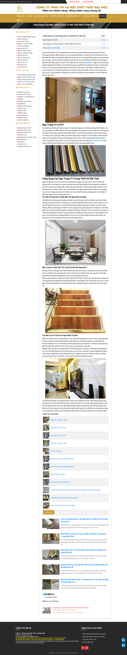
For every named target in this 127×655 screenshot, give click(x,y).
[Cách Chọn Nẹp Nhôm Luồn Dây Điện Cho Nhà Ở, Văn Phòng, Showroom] (51, 524)
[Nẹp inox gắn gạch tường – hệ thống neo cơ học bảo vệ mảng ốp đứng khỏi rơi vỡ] (51, 584)
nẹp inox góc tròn (22, 62)
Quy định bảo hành (88, 642)
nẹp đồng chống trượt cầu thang (27, 137)
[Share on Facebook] (45, 594)
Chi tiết (103, 40)
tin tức (102, 16)
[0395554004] (123, 645)
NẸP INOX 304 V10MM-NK (60, 482)
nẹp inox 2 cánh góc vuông (25, 53)
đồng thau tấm (22, 144)
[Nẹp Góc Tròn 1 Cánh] (46, 435)
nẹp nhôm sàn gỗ (22, 117)
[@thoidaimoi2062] (86, 648)
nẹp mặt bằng (21, 103)
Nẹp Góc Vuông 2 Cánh (59, 420)
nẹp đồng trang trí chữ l (24, 130)
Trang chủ (20, 16)
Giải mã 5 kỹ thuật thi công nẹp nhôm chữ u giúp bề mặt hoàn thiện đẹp (75, 490)
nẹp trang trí (88, 62)
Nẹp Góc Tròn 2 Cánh (58, 428)
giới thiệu (29, 16)
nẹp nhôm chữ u (22, 110)
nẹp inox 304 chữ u (23, 39)
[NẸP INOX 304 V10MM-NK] (46, 482)
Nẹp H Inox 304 (56, 451)
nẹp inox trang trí (41, 16)
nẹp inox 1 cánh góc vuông (25, 43)
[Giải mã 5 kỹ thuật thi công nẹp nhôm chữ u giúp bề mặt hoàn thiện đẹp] (46, 490)
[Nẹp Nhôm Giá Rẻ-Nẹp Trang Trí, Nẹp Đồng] (19, 8)
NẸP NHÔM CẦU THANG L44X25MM (64, 498)
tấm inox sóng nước (23, 46)
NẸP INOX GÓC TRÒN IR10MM (62, 466)
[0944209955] (123, 640)
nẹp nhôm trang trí (73, 16)
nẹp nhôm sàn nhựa (23, 120)
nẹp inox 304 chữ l (23, 55)
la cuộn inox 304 (22, 67)
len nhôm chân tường (24, 94)
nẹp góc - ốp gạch (57, 16)
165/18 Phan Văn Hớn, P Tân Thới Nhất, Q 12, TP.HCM (17, 1)
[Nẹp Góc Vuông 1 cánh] (46, 443)
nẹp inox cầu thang (23, 41)
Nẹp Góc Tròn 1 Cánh (58, 435)
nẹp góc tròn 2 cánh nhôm (25, 84)
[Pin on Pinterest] (51, 594)
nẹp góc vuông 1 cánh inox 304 (26, 77)
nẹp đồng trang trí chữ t (25, 128)
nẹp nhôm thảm (22, 113)
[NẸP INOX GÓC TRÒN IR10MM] (46, 466)
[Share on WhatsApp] (43, 594)
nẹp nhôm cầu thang (24, 92)
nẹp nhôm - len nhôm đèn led (26, 96)
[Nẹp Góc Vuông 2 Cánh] (46, 420)
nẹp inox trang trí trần (24, 57)
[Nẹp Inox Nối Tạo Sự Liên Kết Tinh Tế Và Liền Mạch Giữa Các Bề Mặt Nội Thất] (51, 569)
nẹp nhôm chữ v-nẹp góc (25, 106)
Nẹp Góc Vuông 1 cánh (59, 443)
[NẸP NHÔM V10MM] (46, 474)
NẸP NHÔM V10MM (58, 474)
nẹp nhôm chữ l (22, 108)
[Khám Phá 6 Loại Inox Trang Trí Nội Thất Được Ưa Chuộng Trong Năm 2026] (51, 538)
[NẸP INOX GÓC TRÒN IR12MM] (46, 459)
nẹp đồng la (21, 141)
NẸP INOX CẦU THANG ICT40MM (63, 505)
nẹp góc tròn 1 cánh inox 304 (26, 81)
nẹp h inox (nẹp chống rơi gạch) (26, 36)
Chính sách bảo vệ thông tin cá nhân (94, 636)
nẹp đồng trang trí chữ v (25, 132)
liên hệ (18, 20)
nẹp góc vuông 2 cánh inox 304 (26, 79)
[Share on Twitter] (47, 594)
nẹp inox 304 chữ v (23, 60)
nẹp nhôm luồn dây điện (24, 101)
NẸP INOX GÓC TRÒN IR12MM (62, 459)
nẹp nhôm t (21, 99)
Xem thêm (49, 512)
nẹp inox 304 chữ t (23, 48)
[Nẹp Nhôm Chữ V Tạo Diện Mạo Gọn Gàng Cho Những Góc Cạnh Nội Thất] (51, 555)
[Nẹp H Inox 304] (46, 451)
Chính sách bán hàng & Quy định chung (94, 634)
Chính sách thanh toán (89, 639)
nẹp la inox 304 (22, 64)
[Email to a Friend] (49, 594)
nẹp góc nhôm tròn (23, 115)
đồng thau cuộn (22, 135)
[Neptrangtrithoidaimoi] (83, 648)
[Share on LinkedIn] (53, 594)
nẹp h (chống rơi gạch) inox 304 (26, 75)
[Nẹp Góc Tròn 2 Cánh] (46, 427)
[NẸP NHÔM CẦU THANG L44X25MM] (46, 498)
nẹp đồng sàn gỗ (22, 139)
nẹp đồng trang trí (90, 16)
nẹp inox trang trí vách (24, 50)
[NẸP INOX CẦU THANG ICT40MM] (46, 505)
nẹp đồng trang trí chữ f (24, 146)
